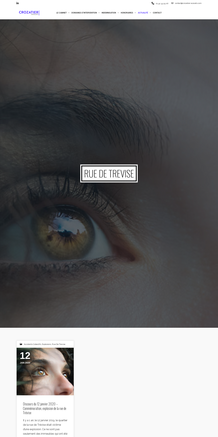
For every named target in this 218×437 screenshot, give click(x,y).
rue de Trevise (58, 344)
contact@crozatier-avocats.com (188, 3)
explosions (46, 344)
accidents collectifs (32, 344)
